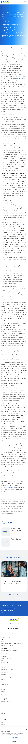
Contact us (10, 487)
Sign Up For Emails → (9, 610)
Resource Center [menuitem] (5, 704)
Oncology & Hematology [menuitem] (7, 669)
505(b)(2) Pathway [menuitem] (6, 691)
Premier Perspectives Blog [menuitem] (7, 701)
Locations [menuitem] (3, 727)
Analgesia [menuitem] (3, 687)
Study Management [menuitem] (6, 658)
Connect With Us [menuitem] (13, 628)
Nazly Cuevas (13, 36)
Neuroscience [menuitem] (4, 672)
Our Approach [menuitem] (4, 711)
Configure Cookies (14, 737)
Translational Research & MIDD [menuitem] (8, 652)
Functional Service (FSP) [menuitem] (7, 645)
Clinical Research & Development (9, 640)
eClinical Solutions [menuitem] (5, 662)
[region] (14, 735)
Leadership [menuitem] (4, 713)
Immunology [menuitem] (4, 679)
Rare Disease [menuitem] (4, 674)
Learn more (15, 734)
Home (3, 12)
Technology (4, 656)
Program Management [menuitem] (6, 654)
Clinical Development (7, 22)
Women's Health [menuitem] (5, 684)
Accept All (14, 741)
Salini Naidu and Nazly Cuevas (18, 35)
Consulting (4, 648)
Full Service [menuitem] (4, 641)
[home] (7, 2)
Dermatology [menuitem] (4, 682)
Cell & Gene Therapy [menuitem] (6, 677)
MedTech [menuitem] (3, 694)
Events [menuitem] (3, 724)
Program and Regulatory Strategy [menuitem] (9, 650)
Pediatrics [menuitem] (3, 689)
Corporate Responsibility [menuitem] (7, 716)
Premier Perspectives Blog (13, 12)
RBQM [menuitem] (2, 660)
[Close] (26, 729)
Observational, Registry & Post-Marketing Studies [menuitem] (12, 643)
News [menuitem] (2, 722)
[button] (9, 594)
